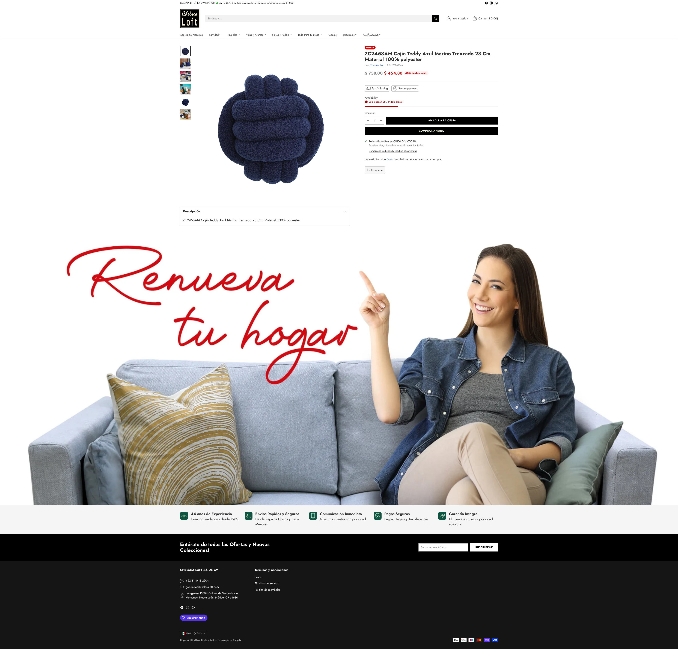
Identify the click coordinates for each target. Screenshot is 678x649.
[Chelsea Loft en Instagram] (491, 3)
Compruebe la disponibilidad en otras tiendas (393, 151)
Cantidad (370, 113)
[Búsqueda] (435, 18)
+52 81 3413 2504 (197, 581)
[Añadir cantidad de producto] (381, 120)
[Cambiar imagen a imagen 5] (185, 102)
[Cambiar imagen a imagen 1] (185, 51)
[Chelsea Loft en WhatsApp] (496, 3)
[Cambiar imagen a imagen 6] (185, 114)
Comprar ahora (431, 131)
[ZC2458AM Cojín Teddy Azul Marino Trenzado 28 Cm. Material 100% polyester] (272, 123)
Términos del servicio (267, 583)
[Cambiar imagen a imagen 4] (185, 89)
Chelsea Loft (377, 65)
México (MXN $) (194, 633)
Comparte (377, 170)
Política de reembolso (268, 590)
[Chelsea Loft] (190, 18)
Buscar (258, 577)
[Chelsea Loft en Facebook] (486, 3)
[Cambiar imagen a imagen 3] (185, 76)
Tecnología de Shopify (229, 640)
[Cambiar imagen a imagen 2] (185, 63)
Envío (389, 159)
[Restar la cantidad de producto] (368, 120)
